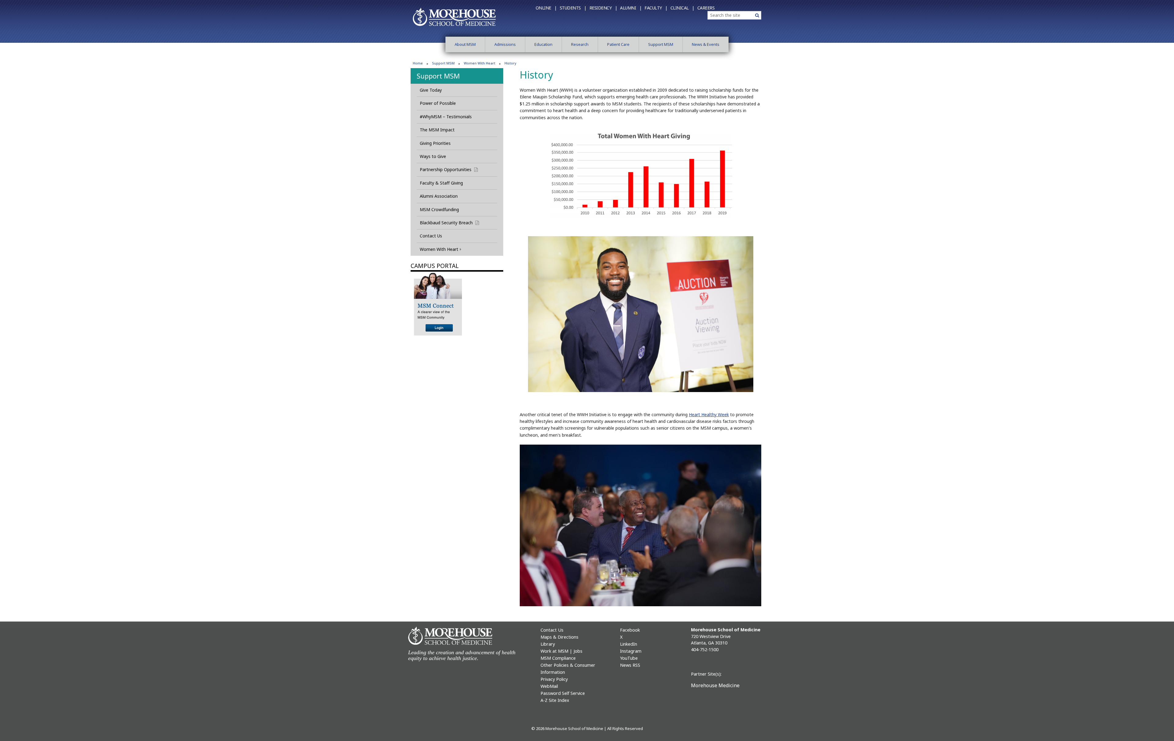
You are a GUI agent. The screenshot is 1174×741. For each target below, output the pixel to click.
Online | (546, 8)
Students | (573, 8)
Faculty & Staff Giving (441, 183)
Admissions (505, 44)
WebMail (549, 686)
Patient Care (618, 44)
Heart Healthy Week (709, 414)
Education (543, 44)
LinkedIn (628, 644)
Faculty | (655, 8)
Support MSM (660, 44)
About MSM (465, 44)
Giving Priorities (435, 143)
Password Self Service (563, 693)
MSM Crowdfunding (439, 209)
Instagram (630, 651)
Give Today (431, 90)
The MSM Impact (437, 130)
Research (580, 44)
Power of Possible (438, 103)
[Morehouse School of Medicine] (454, 16)
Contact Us (431, 236)
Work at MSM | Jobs (561, 651)
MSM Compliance (558, 658)
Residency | (603, 8)
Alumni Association (439, 196)
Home (418, 63)
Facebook (630, 630)
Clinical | (682, 8)
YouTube (629, 658)
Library (548, 644)
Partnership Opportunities (451, 169)
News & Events (705, 44)
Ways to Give (433, 156)
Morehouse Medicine (715, 685)
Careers (706, 8)
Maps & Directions (559, 637)
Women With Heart (479, 63)
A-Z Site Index (555, 700)
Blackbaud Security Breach (452, 223)
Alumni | (630, 8)
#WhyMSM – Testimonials (446, 116)
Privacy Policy (554, 679)
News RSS (630, 665)
